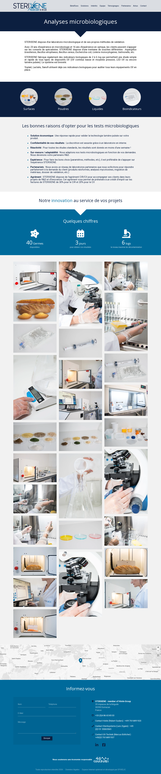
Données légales (72, 769)
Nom (20, 704)
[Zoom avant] (158, 647)
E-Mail (20, 713)
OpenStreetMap (155, 679)
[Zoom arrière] (158, 651)
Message (22, 722)
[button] (80, 660)
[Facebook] (103, 745)
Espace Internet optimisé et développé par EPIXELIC (104, 769)
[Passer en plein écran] (158, 655)
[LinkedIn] (96, 745)
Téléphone (52, 704)
